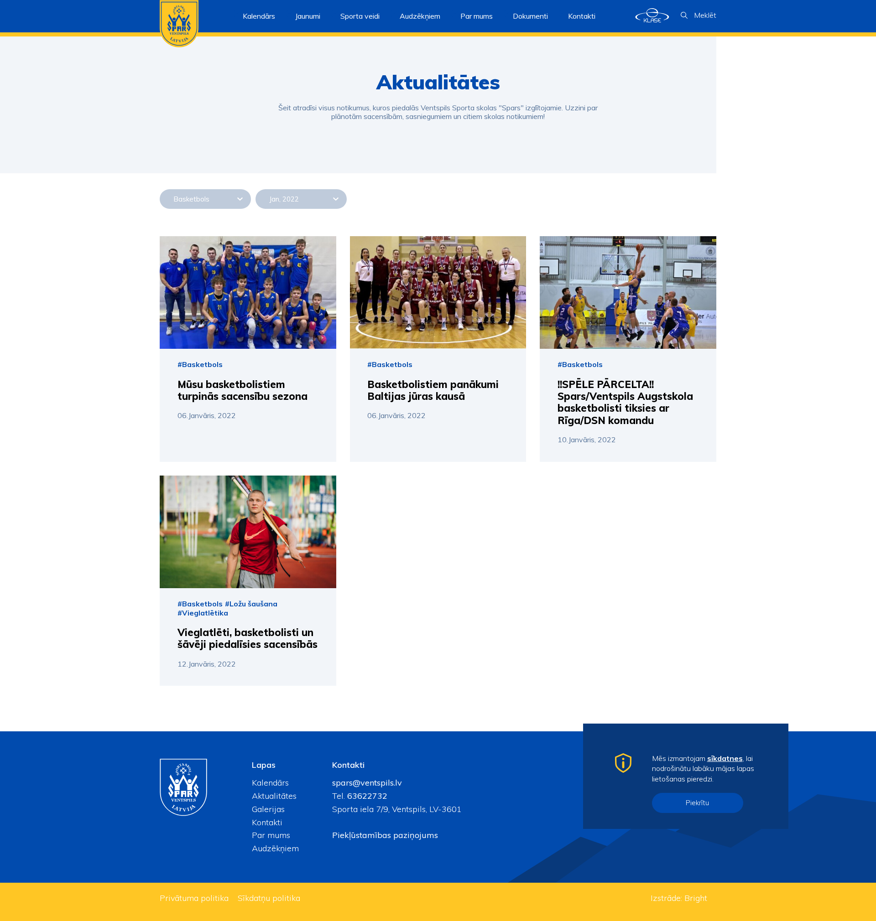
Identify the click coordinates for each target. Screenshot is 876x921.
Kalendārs (259, 16)
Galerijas (268, 809)
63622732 (366, 796)
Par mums (271, 835)
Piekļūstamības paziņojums (385, 835)
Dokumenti (530, 16)
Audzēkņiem (275, 848)
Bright (695, 898)
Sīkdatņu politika (269, 898)
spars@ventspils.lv (367, 782)
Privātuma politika (194, 898)
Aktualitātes (274, 796)
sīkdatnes (725, 758)
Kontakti (581, 16)
